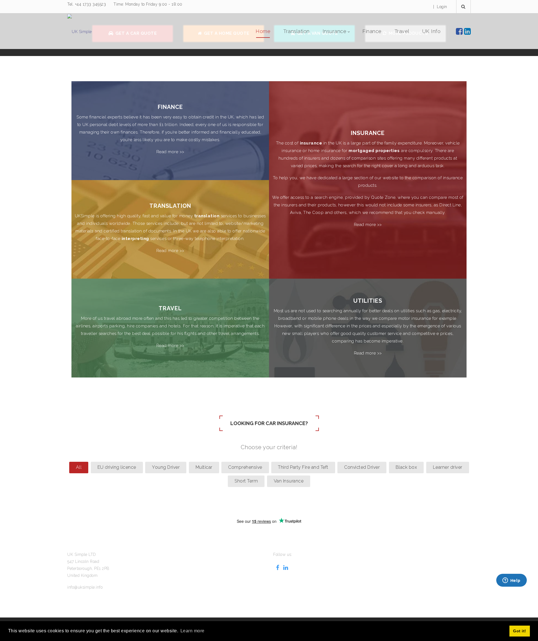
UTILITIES (367, 300)
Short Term (246, 481)
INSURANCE (368, 133)
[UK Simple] (79, 31)
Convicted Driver (362, 467)
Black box (406, 467)
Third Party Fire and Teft (303, 467)
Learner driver (447, 467)
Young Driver (166, 467)
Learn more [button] (192, 630)
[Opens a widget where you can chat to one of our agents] (511, 581)
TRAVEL (170, 308)
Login (442, 7)
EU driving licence (117, 467)
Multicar (204, 467)
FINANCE (170, 107)
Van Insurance (289, 481)
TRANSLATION (170, 205)
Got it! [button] (519, 631)
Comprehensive (245, 467)
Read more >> (170, 151)
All (79, 467)
